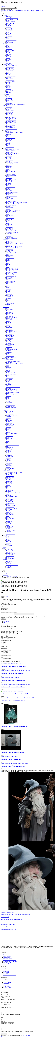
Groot (7, 437)
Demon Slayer (9, 180)
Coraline (8, 370)
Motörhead (8, 543)
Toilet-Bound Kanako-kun (12, 232)
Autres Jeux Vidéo (10, 534)
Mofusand (8, 140)
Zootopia (8, 304)
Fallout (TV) (9, 320)
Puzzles (8, 557)
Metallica (8, 540)
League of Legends (10, 505)
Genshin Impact (9, 499)
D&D (7, 37)
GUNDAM (9, 29)
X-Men (8, 469)
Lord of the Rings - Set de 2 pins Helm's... (13, 752)
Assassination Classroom (12, 162)
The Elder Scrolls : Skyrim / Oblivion (14, 492)
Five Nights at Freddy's (11, 496)
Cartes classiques (10, 556)
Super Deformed (10, 96)
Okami (7, 516)
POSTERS (8, 158)
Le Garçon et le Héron (11, 122)
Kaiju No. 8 (9, 200)
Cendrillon (8, 256)
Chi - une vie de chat (11, 175)
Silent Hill (8, 523)
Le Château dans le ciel (11, 121)
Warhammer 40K (10, 558)
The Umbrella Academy (11, 349)
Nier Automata (9, 215)
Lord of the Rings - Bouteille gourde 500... (13, 673)
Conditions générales (8, 958)
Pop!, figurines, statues (11, 74)
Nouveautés (6, 972)
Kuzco (7, 267)
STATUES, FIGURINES (12, 247)
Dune (7, 375)
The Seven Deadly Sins (11, 230)
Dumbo (8, 259)
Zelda (7, 532)
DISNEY (8, 24)
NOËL (7, 72)
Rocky (7, 397)
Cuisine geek (9, 563)
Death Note (9, 178)
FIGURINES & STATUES (12, 149)
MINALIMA (9, 92)
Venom (8, 464)
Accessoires (9, 103)
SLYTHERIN (9, 71)
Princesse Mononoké (11, 117)
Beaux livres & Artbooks (12, 565)
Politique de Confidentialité (9, 960)
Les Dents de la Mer (10, 372)
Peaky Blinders (9, 332)
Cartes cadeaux (9, 42)
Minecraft (8, 512)
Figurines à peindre (10, 553)
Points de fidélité (7, 956)
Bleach (7, 169)
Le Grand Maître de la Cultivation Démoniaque (17, 202)
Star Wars (8, 63)
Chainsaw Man (9, 172)
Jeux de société (9, 90)
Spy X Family (9, 229)
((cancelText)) (4, 1023)
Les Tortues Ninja (10, 344)
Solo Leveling (9, 228)
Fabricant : (3, 596)
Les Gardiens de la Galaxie (12, 445)
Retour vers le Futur (10, 394)
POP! (7, 45)
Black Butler (9, 166)
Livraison (5, 954)
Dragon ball (9, 181)
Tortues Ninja (9, 402)
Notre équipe (6, 983)
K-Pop (7, 539)
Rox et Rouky (9, 295)
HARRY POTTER (10, 22)
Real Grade (8, 101)
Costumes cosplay (10, 80)
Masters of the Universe (11, 331)
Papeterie (8, 87)
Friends (8, 321)
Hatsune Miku (9, 191)
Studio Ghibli (9, 566)
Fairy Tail (8, 184)
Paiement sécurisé (7, 957)
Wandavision (9, 465)
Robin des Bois (9, 294)
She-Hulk (8, 452)
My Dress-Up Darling (11, 211)
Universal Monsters (10, 405)
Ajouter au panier (4, 612)
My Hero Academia (10, 212)
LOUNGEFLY (9, 241)
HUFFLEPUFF (10, 68)
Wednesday (9, 354)
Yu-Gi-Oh (8, 531)
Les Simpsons (9, 338)
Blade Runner (9, 369)
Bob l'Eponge (9, 312)
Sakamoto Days (9, 227)
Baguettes (8, 73)
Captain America (10, 424)
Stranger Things (10, 341)
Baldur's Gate (9, 479)
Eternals (8, 432)
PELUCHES (9, 109)
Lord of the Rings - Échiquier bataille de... (13, 766)
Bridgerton (8, 314)
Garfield (8, 325)
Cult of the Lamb (10, 483)
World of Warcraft (10, 530)
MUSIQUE (9, 36)
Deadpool (8, 428)
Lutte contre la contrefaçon (9, 975)
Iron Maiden (9, 538)
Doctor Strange (9, 430)
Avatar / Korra (9, 309)
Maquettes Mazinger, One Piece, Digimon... (16, 104)
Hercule (8, 264)
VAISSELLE (9, 108)
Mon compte (3, 10)
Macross (8, 206)
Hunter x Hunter (10, 194)
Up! (7, 299)
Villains (8, 300)
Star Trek (8, 340)
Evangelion (8, 183)
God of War (9, 500)
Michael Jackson (10, 541)
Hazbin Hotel (9, 327)
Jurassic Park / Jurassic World (13, 387)
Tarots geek (9, 567)
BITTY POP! (9, 46)
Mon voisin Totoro (10, 116)
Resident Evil (9, 521)
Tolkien (8, 562)
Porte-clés (8, 89)
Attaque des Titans (10, 163)
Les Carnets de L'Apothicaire (13, 203)
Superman (8, 458)
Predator (8, 393)
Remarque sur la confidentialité (10, 961)
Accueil (5, 15)
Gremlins (8, 383)
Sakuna (8, 522)
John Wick (8, 385)
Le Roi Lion (9, 277)
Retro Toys (8, 59)
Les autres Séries (10, 356)
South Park (8, 343)
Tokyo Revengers (10, 234)
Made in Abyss (9, 207)
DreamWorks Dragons (11, 374)
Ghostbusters (9, 379)
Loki (7, 446)
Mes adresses (18, 10)
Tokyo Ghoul (9, 233)
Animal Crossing (10, 476)
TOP (2, 1036)
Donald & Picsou (10, 258)
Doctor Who (9, 318)
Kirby (7, 136)
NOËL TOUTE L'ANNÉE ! (12, 19)
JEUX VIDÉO (9, 33)
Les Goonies (9, 381)
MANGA (8, 34)
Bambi (7, 254)
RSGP (4, 622)
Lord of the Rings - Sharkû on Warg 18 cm (13, 666)
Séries (7, 60)
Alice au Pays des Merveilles (12, 252)
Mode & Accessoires (11, 83)
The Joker (8, 460)
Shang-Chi (8, 451)
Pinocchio (8, 291)
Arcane (8, 308)
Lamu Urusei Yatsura (11, 201)
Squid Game (9, 339)
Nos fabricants (6, 973)
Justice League (9, 443)
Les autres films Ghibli (11, 129)
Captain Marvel (9, 425)
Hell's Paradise (9, 193)
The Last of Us (9, 526)
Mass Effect (9, 509)
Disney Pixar (9, 51)
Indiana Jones (9, 384)
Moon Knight (9, 449)
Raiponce (8, 292)
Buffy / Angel (9, 316)
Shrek (7, 398)
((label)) (2, 1021)
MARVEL (8, 412)
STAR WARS (9, 360)
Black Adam (9, 420)
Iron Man (8, 442)
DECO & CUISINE (11, 151)
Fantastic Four (9, 434)
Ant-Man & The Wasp (11, 415)
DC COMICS (9, 411)
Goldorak (8, 188)
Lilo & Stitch (9, 280)
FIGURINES (9, 113)
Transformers (9, 352)
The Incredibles (9, 296)
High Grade (9, 98)
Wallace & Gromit (10, 406)
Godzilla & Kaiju (10, 380)
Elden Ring (8, 491)
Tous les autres (9, 545)
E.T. (7, 376)
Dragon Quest (9, 490)
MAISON (8, 245)
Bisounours (8, 134)
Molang (8, 141)
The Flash (8, 459)
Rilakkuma (8, 145)
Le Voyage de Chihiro (11, 118)
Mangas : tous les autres (11, 238)
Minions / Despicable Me (12, 390)
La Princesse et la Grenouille (12, 274)
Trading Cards (9, 549)
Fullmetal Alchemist (10, 187)
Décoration (8, 82)
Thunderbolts (9, 463)
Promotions (6, 971)
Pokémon (8, 519)
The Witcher (9, 350)
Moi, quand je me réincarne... (13, 210)
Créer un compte (39, 10)
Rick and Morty (9, 336)
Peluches (8, 85)
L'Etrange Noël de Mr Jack (12, 268)
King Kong (8, 388)
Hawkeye (8, 439)
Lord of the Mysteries (11, 205)
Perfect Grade (9, 100)
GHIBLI (8, 32)
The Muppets (9, 347)
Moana (7, 285)
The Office (8, 348)
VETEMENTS (9, 160)
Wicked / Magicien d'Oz (11, 407)
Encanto (8, 260)
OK (15, 7)
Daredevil (8, 427)
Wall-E (7, 301)
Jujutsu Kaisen (9, 198)
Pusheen (8, 144)
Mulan (7, 287)
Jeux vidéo (8, 54)
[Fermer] (4, 570)
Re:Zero (8, 223)
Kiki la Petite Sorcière (11, 114)
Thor (7, 461)
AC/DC (8, 536)
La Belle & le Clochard (11, 272)
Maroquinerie (9, 86)
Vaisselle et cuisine (10, 81)
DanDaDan (9, 176)
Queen (7, 544)
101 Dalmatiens (9, 250)
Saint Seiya (8, 225)
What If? (8, 467)
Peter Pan (8, 289)
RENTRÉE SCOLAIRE (12, 18)
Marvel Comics (9, 56)
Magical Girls (9, 139)
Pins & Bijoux (9, 78)
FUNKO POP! (9, 152)
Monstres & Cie (9, 286)
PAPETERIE (9, 107)
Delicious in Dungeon (11, 179)
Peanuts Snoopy (10, 334)
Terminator (8, 399)
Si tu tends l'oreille (10, 127)
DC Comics (9, 49)
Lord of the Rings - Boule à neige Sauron (13, 680)
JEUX (7, 38)
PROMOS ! (9, 16)
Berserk (8, 165)
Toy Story (8, 298)
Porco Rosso (9, 126)
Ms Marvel (8, 450)
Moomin (8, 143)
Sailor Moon (9, 224)
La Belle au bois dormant (12, 269)
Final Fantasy (9, 495)
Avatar (7, 366)
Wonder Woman (10, 468)
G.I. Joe (8, 326)
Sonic (7, 525)
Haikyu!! (8, 189)
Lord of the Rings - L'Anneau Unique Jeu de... (14, 726)
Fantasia (8, 261)
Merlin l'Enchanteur (10, 281)
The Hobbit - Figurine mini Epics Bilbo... (13, 687)
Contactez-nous (6, 986)
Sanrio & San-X (10, 147)
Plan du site (6, 985)
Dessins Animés (10, 50)
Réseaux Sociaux (7, 987)
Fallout (7, 494)
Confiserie (8, 77)
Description (6, 621)
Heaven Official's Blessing (12, 192)
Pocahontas (8, 290)
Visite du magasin (7, 982)
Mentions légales (7, 962)
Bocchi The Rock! (10, 171)
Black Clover (9, 167)
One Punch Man (10, 218)
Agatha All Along (10, 414)
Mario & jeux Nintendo (11, 508)
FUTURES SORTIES (11, 40)
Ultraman (8, 236)
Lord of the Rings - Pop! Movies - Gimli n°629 (14, 694)
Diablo (7, 487)
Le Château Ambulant (11, 120)
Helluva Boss (9, 329)
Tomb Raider (9, 528)
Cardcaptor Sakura (10, 174)
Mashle (8, 209)
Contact (2, 3)
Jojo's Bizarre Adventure (11, 196)
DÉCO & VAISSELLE (11, 473)
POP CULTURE (10, 23)
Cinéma (8, 47)
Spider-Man (9, 455)
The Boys (8, 345)
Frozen (7, 263)
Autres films (9, 305)
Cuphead (8, 485)
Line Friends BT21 (10, 138)
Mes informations (10, 10)
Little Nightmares (10, 507)
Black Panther (9, 421)
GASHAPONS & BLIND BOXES (14, 132)
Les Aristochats (9, 278)
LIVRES (8, 41)
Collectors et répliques (11, 76)
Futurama (8, 322)
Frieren (8, 185)
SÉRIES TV (9, 28)
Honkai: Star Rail (10, 501)
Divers (7, 429)
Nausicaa (8, 123)
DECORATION (10, 111)
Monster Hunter (9, 514)
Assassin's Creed (10, 477)
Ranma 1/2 (8, 221)
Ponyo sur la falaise (10, 125)
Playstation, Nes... (10, 518)
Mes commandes (25, 10)
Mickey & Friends (10, 282)
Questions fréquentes (8, 963)
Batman (8, 419)
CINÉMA (8, 25)
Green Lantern (9, 436)
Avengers (8, 418)
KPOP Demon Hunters (11, 389)
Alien (7, 365)
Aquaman (8, 416)
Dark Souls (8, 486)
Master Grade (9, 99)
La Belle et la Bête (10, 270)
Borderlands (9, 481)
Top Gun (8, 401)
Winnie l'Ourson (10, 303)
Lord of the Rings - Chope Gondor (11, 759)
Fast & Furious (9, 378)
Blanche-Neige (9, 255)
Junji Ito (8, 197)
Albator (8, 161)
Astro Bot (8, 478)
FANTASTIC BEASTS (11, 65)
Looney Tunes (9, 330)
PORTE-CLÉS (9, 157)
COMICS (8, 27)
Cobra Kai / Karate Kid (11, 317)
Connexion (31, 10)
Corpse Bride (9, 371)
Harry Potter (9, 52)
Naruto (7, 214)
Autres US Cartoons (10, 357)
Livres (7, 91)
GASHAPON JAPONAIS (12, 153)
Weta (7, 596)
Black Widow (9, 423)
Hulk (7, 441)
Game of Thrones (10, 323)
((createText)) (11, 1023)
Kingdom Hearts (10, 503)
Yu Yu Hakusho (9, 237)
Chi (7, 135)
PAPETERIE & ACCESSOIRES (14, 246)
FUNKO (8, 20)
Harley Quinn (9, 438)
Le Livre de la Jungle (11, 276)
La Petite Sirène (9, 273)
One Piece (8, 216)
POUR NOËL (9, 249)
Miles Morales (9, 447)
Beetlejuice (8, 367)
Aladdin (8, 251)
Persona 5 (8, 517)
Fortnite (8, 498)
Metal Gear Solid (10, 510)
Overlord (8, 220)
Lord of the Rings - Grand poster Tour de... (13, 700)
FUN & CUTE (9, 31)
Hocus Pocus (9, 265)
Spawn (7, 454)
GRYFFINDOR (10, 67)
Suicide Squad (9, 456)
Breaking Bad (9, 313)
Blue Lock (8, 170)
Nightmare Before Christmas (12, 392)
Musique (8, 58)
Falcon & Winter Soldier (11, 433)
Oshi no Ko (9, 219)
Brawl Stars (9, 482)
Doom (7, 489)
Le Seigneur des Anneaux (12, 550)
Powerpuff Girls (10, 335)
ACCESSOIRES (10, 112)
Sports (7, 61)
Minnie (8, 283)
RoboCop (8, 396)
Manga (7, 55)
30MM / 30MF (9, 95)
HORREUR (9, 362)
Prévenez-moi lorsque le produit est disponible (24, 614)
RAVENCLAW (10, 69)
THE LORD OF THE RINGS (13, 361)
